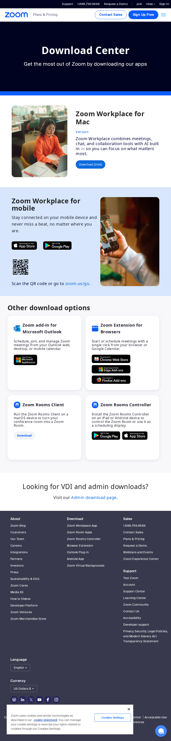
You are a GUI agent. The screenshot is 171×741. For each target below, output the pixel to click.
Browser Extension (80, 545)
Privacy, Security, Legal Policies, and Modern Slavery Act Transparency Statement (145, 636)
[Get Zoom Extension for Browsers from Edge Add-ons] (111, 369)
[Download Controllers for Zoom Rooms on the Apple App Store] (134, 435)
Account (129, 585)
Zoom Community (136, 604)
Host (149, 4)
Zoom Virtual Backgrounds (85, 565)
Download (75, 519)
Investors (17, 565)
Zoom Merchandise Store (28, 619)
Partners (16, 559)
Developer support (136, 624)
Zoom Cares (19, 585)
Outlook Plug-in (78, 552)
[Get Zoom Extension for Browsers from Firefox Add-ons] (111, 380)
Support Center (134, 591)
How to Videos (20, 599)
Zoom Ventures (21, 612)
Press (14, 572)
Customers (18, 532)
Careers (16, 545)
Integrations (19, 552)
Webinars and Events (138, 552)
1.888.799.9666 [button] (88, 4)
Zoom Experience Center (141, 559)
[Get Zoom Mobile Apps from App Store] (24, 245)
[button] (20, 667)
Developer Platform (24, 605)
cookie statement (45, 720)
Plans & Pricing (45, 15)
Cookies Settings (113, 717)
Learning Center (134, 598)
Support (67, 4)
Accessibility (132, 618)
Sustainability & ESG (24, 579)
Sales (127, 519)
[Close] (129, 709)
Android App (75, 559)
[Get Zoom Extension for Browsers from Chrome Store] (111, 359)
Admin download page (94, 497)
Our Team (17, 539)
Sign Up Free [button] (143, 14)
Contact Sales (110, 14)
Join (139, 4)
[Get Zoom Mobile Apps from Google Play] (57, 245)
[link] (48, 15)
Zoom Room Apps (79, 532)
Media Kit (17, 592)
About (15, 519)
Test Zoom (130, 578)
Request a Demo (116, 4)
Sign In (164, 4)
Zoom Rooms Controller (84, 539)
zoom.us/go (77, 283)
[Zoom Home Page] (15, 14)
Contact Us (131, 611)
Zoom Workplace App (82, 525)
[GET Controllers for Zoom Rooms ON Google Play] (106, 435)
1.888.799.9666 (134, 525)
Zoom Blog (18, 525)
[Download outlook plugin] (25, 360)
